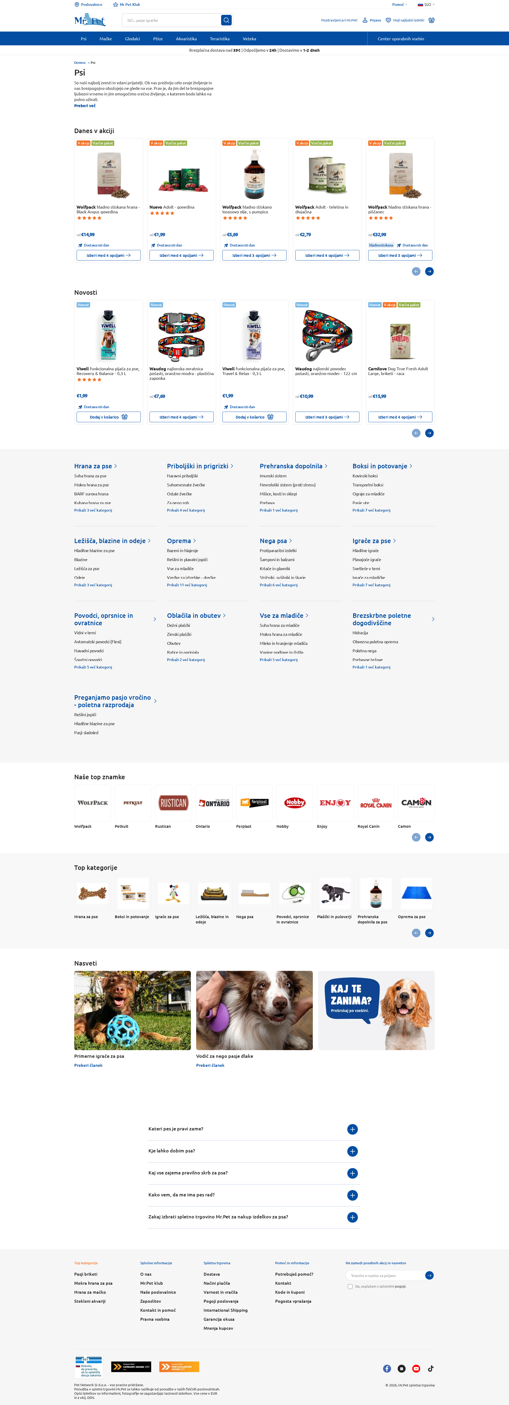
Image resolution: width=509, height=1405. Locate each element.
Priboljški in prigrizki (198, 466)
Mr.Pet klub (151, 1283)
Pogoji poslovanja (221, 1301)
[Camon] (416, 803)
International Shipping (226, 1310)
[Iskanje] (226, 20)
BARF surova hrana (91, 493)
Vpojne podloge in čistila (281, 652)
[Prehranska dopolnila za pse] (376, 893)
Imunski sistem (273, 475)
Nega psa (273, 540)
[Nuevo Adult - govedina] (181, 173)
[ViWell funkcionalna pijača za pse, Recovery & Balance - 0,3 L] (108, 335)
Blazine (80, 559)
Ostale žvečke (179, 493)
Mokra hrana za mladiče (281, 634)
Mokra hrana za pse (91, 484)
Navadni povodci (89, 650)
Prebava (267, 502)
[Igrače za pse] (173, 893)
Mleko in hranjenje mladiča (284, 643)
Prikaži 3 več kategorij (93, 510)
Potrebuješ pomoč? (294, 1274)
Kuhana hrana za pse (92, 502)
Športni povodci (88, 659)
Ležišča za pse (86, 568)
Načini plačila (217, 1283)
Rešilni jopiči (85, 714)
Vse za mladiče (180, 568)
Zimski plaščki (179, 634)
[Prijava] (429, 1275)
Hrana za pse (93, 466)
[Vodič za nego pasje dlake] (254, 1010)
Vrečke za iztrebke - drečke (191, 577)
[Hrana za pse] (92, 893)
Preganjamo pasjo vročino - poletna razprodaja (112, 701)
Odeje (79, 577)
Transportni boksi (368, 484)
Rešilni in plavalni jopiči (187, 559)
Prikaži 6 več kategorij (279, 585)
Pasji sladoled (86, 732)
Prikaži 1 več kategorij (279, 510)
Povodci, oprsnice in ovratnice (103, 619)
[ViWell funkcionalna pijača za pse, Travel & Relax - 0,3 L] (254, 335)
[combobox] (174, 20)
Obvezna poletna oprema (375, 641)
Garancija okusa (219, 1319)
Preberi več (84, 105)
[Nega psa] (254, 893)
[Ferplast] (254, 803)
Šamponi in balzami (277, 559)
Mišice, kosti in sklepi (278, 493)
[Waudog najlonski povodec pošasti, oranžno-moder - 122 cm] (327, 335)
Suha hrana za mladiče (280, 625)
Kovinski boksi (365, 475)
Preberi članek (88, 1065)
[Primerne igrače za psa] (132, 1010)
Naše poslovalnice (158, 1292)
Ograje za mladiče (368, 493)
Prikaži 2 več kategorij (186, 660)
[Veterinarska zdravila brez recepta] (88, 1366)
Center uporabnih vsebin (401, 38)
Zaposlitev (150, 1301)
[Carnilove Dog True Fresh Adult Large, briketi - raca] (400, 335)
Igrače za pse (372, 540)
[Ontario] (214, 803)
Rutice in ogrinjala (183, 652)
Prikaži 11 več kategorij (187, 585)
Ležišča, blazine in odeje (110, 540)
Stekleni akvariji (90, 1301)
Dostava (212, 1274)
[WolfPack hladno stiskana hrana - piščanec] (400, 173)
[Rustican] (173, 803)
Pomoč (398, 4)
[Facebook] (387, 1369)
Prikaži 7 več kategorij (371, 510)
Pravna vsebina (155, 1319)
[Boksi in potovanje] (133, 893)
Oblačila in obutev (194, 615)
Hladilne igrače (366, 550)
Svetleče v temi (366, 568)
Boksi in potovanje (380, 466)
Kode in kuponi (290, 1292)
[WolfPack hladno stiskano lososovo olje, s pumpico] (254, 173)
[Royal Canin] (376, 803)
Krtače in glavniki (275, 568)
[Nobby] (295, 803)
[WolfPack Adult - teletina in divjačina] (327, 173)
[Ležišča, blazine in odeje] (214, 893)
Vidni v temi (85, 632)
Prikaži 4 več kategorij (186, 510)
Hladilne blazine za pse (94, 550)
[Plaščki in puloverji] (335, 893)
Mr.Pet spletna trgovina (416, 1385)
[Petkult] (133, 803)
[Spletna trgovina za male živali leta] (131, 1366)
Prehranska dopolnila (291, 466)
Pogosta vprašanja (293, 1301)
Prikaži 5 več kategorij (93, 667)
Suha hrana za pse (90, 475)
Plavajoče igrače (367, 559)
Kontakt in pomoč (158, 1310)
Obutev (174, 643)
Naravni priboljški (182, 475)
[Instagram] (402, 1369)
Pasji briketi (85, 1274)
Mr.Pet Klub (130, 4)
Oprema (179, 540)
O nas (145, 1274)
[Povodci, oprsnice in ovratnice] (295, 893)
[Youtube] (416, 1369)
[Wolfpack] (92, 803)
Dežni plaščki (178, 625)
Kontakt (283, 1283)
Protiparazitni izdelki (278, 550)
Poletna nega (364, 650)
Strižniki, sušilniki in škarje (283, 577)
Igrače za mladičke (369, 577)
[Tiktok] (431, 1369)
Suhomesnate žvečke (186, 484)
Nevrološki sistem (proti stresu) (287, 484)
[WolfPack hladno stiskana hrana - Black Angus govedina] (108, 173)
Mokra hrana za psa (93, 1283)
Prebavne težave (368, 659)
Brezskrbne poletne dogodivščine (382, 619)
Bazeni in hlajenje (182, 550)
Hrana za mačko (90, 1292)
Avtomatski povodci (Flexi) (97, 641)
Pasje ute (361, 502)
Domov (80, 62)
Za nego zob (178, 502)
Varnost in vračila (221, 1292)
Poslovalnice (91, 4)
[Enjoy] (335, 803)
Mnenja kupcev (218, 1328)
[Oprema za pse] (416, 893)
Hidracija (360, 632)
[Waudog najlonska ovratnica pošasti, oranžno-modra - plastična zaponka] (181, 335)
